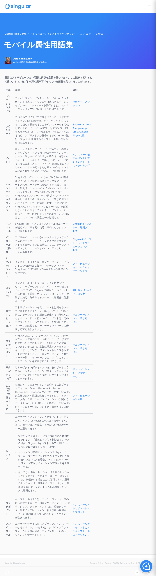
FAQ (81, 318)
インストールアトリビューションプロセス (81, 508)
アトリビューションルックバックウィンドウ (81, 267)
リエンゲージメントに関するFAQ (81, 348)
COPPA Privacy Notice (123, 563)
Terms (108, 563)
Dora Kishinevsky (22, 58)
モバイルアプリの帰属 (91, 33)
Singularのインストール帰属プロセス (82, 227)
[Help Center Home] (18, 6)
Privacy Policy (96, 563)
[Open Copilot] (146, 566)
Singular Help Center (16, 33)
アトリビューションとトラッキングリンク (53, 33)
